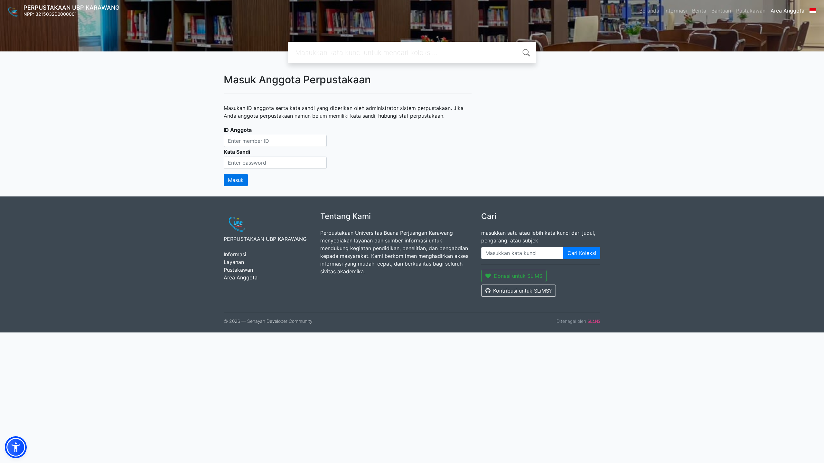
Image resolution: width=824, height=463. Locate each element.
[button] (15, 447)
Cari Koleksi (581, 253)
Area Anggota (787, 10)
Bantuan (721, 10)
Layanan (234, 262)
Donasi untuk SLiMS (518, 276)
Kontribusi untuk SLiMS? (522, 290)
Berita (699, 10)
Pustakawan (750, 10)
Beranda (649, 10)
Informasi (675, 10)
